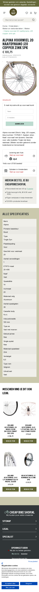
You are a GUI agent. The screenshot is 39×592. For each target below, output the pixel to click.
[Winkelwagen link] (35, 13)
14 (4, 285)
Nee (5, 337)
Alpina (6, 225)
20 (5, 255)
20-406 (6, 270)
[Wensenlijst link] (26, 13)
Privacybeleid (32, 561)
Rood (6, 232)
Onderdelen (13, 26)
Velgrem (7, 367)
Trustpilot (30, 189)
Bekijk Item (10, 441)
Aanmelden (19, 124)
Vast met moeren (10, 330)
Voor (5, 247)
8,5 (5, 360)
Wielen (27, 29)
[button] (33, 65)
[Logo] (14, 13)
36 (5, 307)
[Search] (33, 20)
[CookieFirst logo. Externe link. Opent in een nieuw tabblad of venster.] (2, 563)
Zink (5, 352)
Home (4, 26)
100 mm (7, 322)
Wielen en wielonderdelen (12, 29)
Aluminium (8, 300)
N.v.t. (5, 315)
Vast (5, 277)
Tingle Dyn (8, 240)
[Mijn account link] (31, 13)
